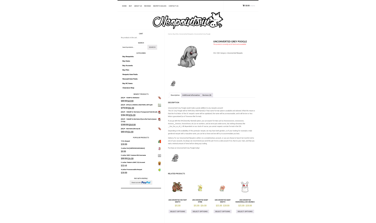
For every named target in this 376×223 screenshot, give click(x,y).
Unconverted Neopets (186, 34)
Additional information (191, 95)
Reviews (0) (206, 95)
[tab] (175, 95)
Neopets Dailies (159, 6)
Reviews (147, 6)
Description (175, 95)
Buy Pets (175, 34)
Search (152, 47)
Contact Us (173, 6)
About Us (138, 6)
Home (124, 6)
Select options (177, 211)
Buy (130, 6)
